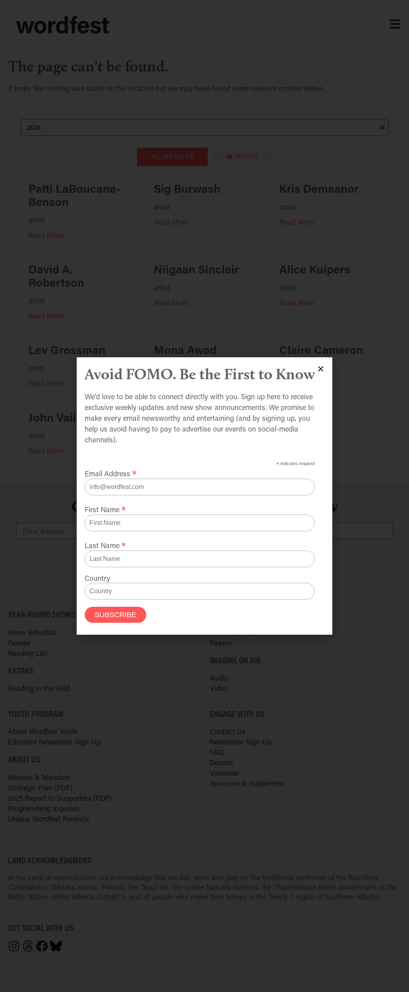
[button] (320, 368)
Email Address (111, 472)
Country (97, 578)
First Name (105, 508)
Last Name (105, 544)
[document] (204, 496)
